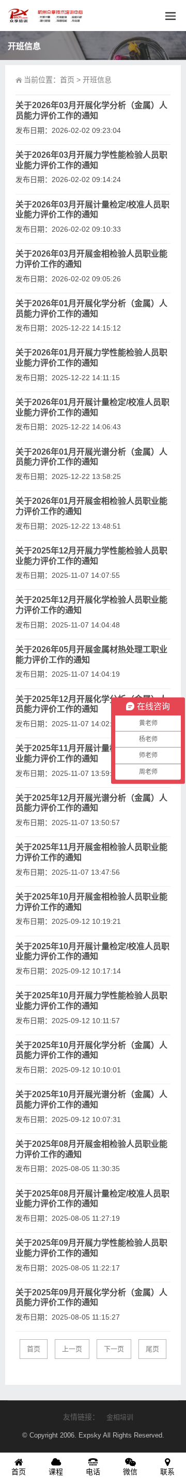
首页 (67, 80)
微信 (130, 1472)
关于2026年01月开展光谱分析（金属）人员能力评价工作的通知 (91, 457)
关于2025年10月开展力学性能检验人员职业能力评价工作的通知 (91, 1000)
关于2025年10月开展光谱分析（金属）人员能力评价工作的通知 (91, 1099)
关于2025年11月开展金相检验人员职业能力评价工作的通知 (91, 852)
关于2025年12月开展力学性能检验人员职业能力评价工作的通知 (91, 555)
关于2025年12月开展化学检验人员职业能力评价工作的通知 (91, 605)
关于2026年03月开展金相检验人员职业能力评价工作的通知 (91, 258)
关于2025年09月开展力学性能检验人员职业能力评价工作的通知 (91, 1248)
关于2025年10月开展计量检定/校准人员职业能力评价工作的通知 (92, 951)
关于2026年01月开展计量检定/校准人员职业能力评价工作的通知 (92, 407)
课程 (56, 1472)
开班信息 (97, 80)
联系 (167, 1472)
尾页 (152, 1349)
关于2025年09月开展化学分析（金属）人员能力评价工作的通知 (91, 1297)
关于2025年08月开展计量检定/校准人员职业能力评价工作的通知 (92, 1198)
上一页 (72, 1349)
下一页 (114, 1349)
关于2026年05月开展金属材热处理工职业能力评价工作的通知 (91, 654)
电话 (93, 1472)
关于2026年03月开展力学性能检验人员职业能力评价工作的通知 (91, 160)
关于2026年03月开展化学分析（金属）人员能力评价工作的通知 (91, 110)
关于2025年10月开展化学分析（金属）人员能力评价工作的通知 (91, 1050)
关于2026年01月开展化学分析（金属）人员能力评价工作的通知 (91, 308)
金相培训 (119, 1417)
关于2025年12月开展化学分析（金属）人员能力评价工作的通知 (91, 704)
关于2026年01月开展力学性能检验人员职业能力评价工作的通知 (91, 357)
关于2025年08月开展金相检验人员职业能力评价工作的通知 (91, 1149)
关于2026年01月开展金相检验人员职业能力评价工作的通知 (91, 506)
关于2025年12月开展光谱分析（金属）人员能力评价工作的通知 (91, 803)
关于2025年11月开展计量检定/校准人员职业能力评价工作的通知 (92, 753)
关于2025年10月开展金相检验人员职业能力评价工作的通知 (91, 901)
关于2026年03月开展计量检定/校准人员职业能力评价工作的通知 (92, 209)
